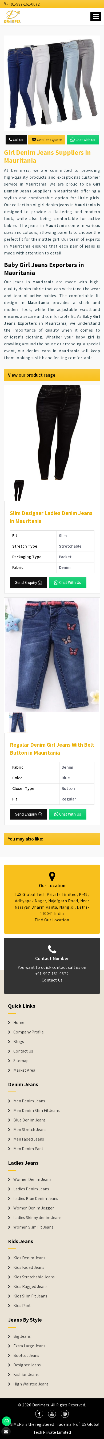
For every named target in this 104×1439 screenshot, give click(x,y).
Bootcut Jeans (26, 1355)
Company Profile (28, 1032)
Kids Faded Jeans (28, 1267)
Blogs (18, 1042)
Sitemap (21, 1061)
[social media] (39, 1414)
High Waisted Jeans (31, 1384)
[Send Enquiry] (52, 83)
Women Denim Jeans (32, 1179)
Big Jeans (22, 1336)
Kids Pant (22, 1306)
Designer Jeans (27, 1365)
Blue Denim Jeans (29, 1120)
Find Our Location (52, 920)
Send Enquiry (26, 582)
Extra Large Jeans (29, 1346)
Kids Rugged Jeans (30, 1286)
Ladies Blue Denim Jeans (35, 1198)
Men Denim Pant (28, 1149)
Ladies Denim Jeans (31, 1189)
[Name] (95, 16)
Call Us (17, 139)
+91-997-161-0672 (24, 4)
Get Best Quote (49, 139)
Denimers (40, 1404)
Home (18, 1022)
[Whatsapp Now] (6, 1421)
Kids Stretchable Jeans (34, 1277)
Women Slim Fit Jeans (33, 1227)
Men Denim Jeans (29, 1101)
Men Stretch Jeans (29, 1130)
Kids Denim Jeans (29, 1258)
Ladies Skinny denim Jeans (37, 1218)
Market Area (24, 1070)
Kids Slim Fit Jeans (30, 1296)
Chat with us (85, 139)
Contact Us (52, 980)
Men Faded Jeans (28, 1139)
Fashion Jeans (26, 1374)
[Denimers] (12, 15)
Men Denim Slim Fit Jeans (36, 1110)
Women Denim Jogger (33, 1208)
